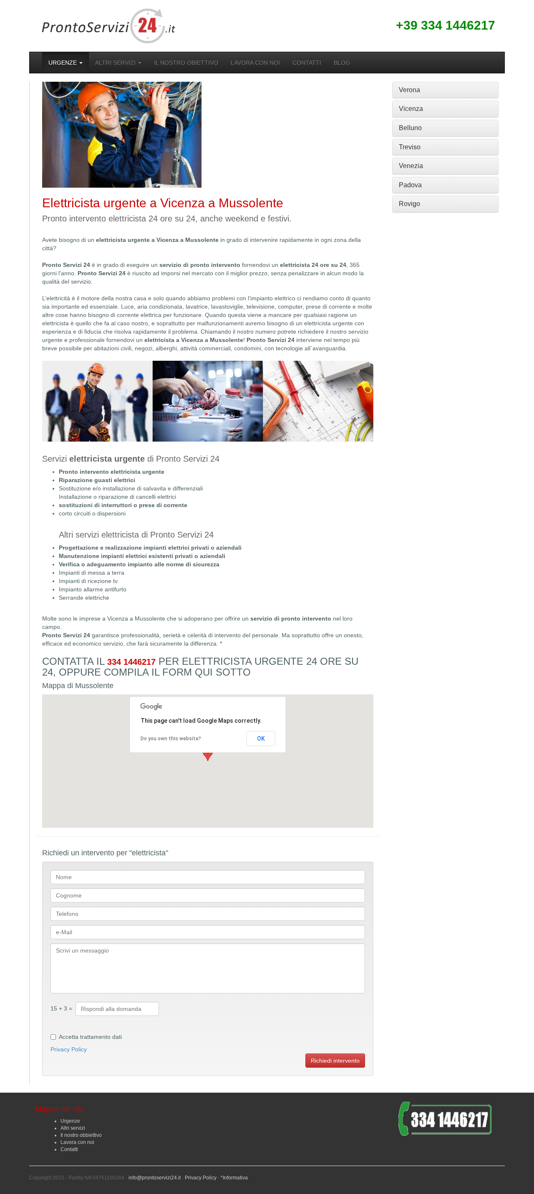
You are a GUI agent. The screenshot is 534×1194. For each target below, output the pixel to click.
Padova (410, 185)
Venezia (411, 165)
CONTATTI (306, 62)
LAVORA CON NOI (255, 62)
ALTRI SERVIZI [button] (116, 62)
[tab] (445, 90)
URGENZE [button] (63, 62)
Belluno (410, 127)
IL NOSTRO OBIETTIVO (186, 62)
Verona (409, 89)
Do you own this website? (171, 739)
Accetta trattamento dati (90, 1036)
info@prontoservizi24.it (154, 1178)
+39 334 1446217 (445, 25)
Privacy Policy (68, 1049)
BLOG (342, 62)
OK (261, 738)
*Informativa (234, 1178)
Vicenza (411, 108)
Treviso (410, 147)
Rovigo (409, 203)
